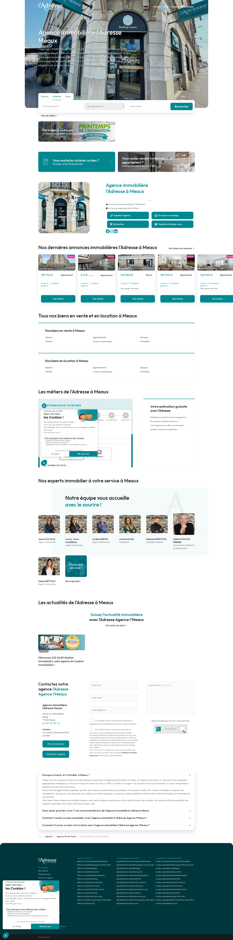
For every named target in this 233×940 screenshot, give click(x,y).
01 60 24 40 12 (51, 723)
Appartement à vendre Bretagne (128, 868)
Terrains (48, 341)
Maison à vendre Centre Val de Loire (90, 889)
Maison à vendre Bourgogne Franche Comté (94, 865)
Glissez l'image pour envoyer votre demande (170, 721)
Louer (166, 6)
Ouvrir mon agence (45, 878)
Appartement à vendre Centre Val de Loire (132, 889)
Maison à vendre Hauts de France (89, 882)
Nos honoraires (56, 744)
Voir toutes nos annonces (180, 248)
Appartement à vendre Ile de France (129, 886)
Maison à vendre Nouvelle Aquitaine (91, 875)
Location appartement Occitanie (168, 893)
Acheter (157, 6)
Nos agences (43, 871)
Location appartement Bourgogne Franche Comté (174, 865)
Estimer (45, 96)
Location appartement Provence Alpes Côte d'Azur (175, 900)
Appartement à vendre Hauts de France (131, 882)
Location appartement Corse (166, 903)
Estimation (118, 224)
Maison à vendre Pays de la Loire (89, 896)
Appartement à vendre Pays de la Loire (130, 896)
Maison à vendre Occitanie (87, 893)
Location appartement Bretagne (167, 868)
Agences (49, 836)
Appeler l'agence (121, 215)
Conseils (175, 6)
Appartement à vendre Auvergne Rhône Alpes (133, 861)
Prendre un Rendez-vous (169, 224)
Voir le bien (58, 298)
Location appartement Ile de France (169, 886)
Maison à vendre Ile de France (88, 886)
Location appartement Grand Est (168, 879)
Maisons (49, 337)
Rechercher (181, 106)
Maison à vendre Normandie (88, 872)
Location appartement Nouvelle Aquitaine (171, 875)
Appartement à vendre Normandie (129, 872)
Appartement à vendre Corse (127, 903)
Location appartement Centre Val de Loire (171, 889)
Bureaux (144, 337)
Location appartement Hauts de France (170, 882)
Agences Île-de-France (66, 836)
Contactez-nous (44, 874)
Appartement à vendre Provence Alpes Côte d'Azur (135, 900)
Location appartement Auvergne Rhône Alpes (173, 861)
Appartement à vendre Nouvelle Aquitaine (132, 875)
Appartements (99, 337)
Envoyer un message (168, 215)
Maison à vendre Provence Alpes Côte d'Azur (94, 900)
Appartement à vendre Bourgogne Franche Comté (135, 865)
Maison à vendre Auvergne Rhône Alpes (92, 861)
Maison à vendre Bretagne (87, 868)
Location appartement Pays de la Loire (170, 896)
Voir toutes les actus (115, 625)
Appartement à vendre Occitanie (128, 893)
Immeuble (145, 341)
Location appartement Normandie (168, 872)
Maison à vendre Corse (86, 903)
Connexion (188, 6)
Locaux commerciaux (102, 341)
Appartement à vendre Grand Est (128, 879)
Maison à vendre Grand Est (87, 879)
